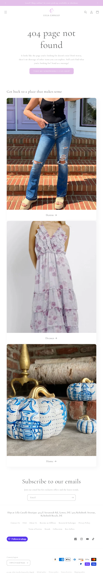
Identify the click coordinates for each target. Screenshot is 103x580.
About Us (33, 523)
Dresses (49, 338)
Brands (47, 529)
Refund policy (41, 572)
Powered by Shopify (27, 572)
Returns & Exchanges (67, 523)
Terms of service (66, 572)
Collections (57, 529)
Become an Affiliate (48, 523)
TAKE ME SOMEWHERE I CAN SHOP (51, 71)
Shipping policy (79, 572)
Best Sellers (70, 529)
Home (49, 461)
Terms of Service (35, 529)
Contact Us (15, 523)
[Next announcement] (98, 3)
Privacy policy (54, 572)
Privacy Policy (84, 523)
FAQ (25, 523)
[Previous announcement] (5, 3)
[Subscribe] (73, 497)
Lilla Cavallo (16, 572)
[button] (6, 12)
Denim (50, 215)
